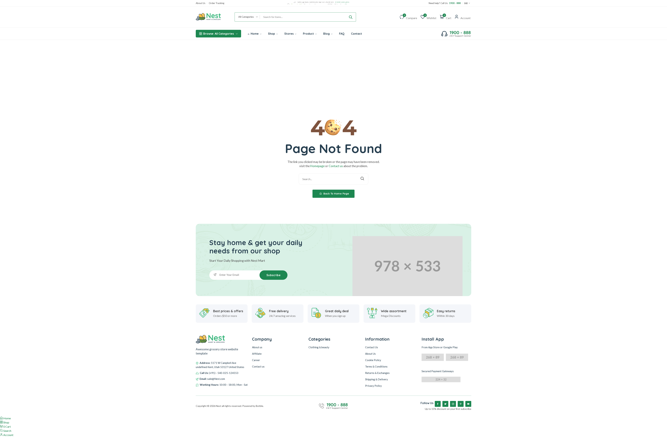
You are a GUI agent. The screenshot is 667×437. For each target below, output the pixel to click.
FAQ (341, 33)
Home (254, 33)
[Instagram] (453, 404)
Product (309, 33)
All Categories (218, 33)
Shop (272, 33)
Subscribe (273, 275)
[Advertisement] (333, 66)
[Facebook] (438, 404)
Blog (326, 33)
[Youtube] (468, 404)
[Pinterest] (461, 404)
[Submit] (351, 17)
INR (466, 3)
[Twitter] (445, 404)
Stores (289, 33)
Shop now (350, 3)
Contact (356, 33)
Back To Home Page (336, 193)
